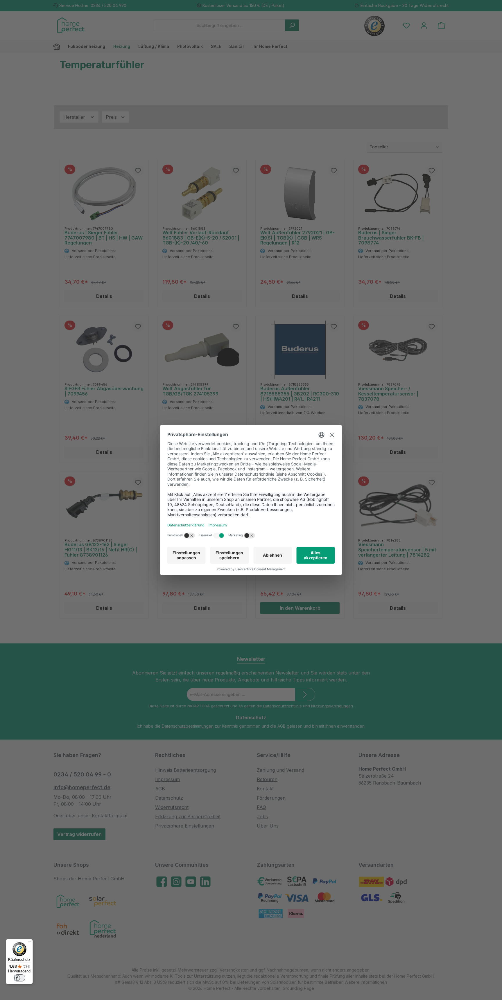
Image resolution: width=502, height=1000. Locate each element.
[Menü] (29, 942)
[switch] (19, 977)
